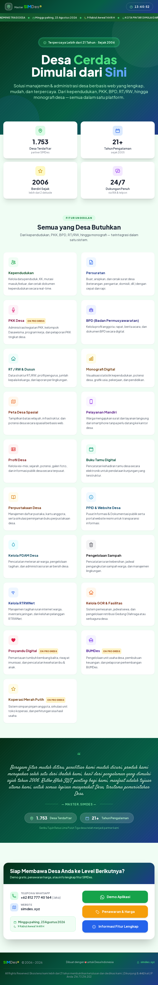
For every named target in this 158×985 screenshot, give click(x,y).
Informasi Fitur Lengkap (118, 926)
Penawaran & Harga (118, 911)
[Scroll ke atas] (148, 975)
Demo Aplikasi (118, 897)
